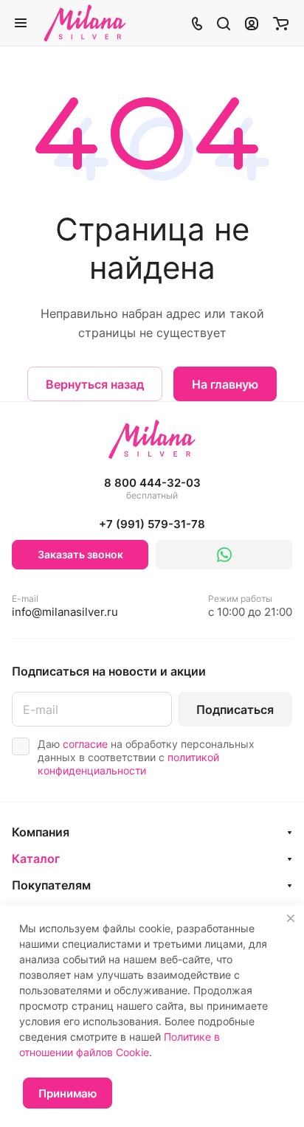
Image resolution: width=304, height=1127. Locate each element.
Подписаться (235, 709)
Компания (40, 832)
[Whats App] (224, 554)
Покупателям (51, 885)
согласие (85, 744)
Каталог (36, 858)
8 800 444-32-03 (152, 488)
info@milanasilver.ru (65, 606)
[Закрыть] (290, 918)
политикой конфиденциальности (128, 764)
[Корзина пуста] (281, 22)
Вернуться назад (95, 384)
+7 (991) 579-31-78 (152, 524)
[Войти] (251, 22)
